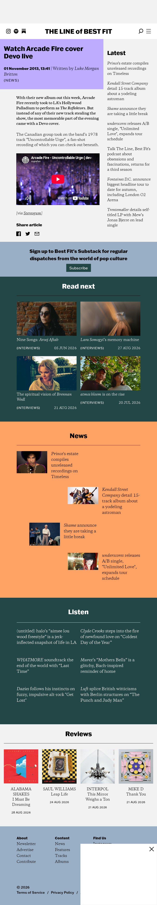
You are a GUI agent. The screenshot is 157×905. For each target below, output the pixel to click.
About (22, 838)
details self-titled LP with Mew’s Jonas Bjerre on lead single (128, 217)
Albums (62, 861)
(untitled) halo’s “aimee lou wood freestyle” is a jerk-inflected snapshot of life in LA (46, 637)
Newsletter (26, 844)
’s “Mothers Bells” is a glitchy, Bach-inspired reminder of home (107, 665)
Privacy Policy (62, 892)
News (11, 80)
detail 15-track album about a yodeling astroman (127, 91)
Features (62, 850)
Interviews (28, 348)
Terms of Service (31, 892)
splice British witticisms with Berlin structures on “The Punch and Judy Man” (109, 694)
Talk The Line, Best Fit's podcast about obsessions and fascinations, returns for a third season (128, 159)
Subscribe (78, 267)
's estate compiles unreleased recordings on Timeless (128, 68)
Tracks (61, 855)
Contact (24, 855)
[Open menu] (148, 31)
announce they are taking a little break (127, 111)
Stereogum (32, 213)
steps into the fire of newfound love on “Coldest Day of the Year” (109, 637)
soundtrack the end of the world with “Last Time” (45, 665)
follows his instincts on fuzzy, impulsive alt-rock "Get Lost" (46, 694)
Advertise (25, 850)
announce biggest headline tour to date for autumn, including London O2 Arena (129, 190)
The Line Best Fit (78, 31)
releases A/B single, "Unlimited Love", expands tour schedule (128, 131)
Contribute (26, 861)
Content (62, 838)
